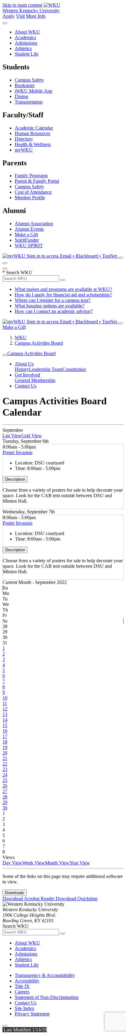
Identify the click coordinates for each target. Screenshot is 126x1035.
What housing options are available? (49, 305)
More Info (36, 16)
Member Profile (30, 197)
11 (4, 703)
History (22, 369)
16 (4, 730)
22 (4, 763)
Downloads (14, 892)
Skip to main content (22, 5)
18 (4, 741)
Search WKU (17, 272)
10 (4, 697)
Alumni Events (29, 229)
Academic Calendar (34, 127)
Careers (22, 991)
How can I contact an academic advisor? (54, 311)
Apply (8, 16)
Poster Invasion (17, 452)
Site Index (24, 1008)
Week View (33, 862)
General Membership (35, 380)
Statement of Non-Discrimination (47, 997)
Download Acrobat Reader (29, 898)
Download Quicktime (77, 898)
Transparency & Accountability (45, 975)
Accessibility (27, 980)
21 (4, 758)
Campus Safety (29, 80)
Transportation (29, 102)
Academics (25, 37)
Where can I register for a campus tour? (53, 300)
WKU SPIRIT (29, 245)
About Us (24, 363)
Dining (21, 96)
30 (4, 807)
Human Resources (32, 133)
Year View (79, 862)
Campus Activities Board (39, 343)
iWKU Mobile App (33, 91)
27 (4, 791)
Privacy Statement (32, 1013)
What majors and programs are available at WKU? (63, 289)
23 (4, 769)
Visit (20, 16)
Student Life (27, 54)
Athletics (23, 48)
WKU (21, 337)
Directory (24, 138)
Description (15, 479)
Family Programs (31, 175)
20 (4, 752)
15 (4, 725)
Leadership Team (45, 369)
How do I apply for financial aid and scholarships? (63, 294)
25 (4, 780)
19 (4, 747)
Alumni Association (34, 223)
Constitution (74, 369)
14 (4, 719)
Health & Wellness (33, 144)
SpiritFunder (27, 240)
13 (4, 714)
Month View (57, 862)
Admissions (26, 43)
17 (4, 736)
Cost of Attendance (33, 192)
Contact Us (25, 385)
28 (4, 796)
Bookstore (25, 85)
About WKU (27, 32)
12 (4, 708)
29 (4, 802)
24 (4, 774)
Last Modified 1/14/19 (24, 1029)
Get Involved (27, 374)
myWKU (24, 149)
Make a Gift (26, 234)
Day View (12, 862)
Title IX (22, 986)
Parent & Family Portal (37, 181)
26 (4, 785)
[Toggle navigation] (4, 355)
